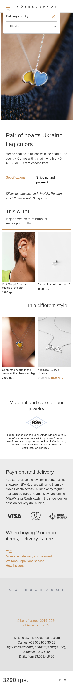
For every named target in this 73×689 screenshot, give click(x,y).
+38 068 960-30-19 (42, 642)
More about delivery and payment (29, 556)
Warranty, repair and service (25, 561)
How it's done (15, 565)
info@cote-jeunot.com (45, 637)
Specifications (15, 177)
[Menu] (8, 6)
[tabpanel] (37, 66)
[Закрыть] (53, 17)
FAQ (9, 551)
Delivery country (17, 16)
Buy (62, 680)
